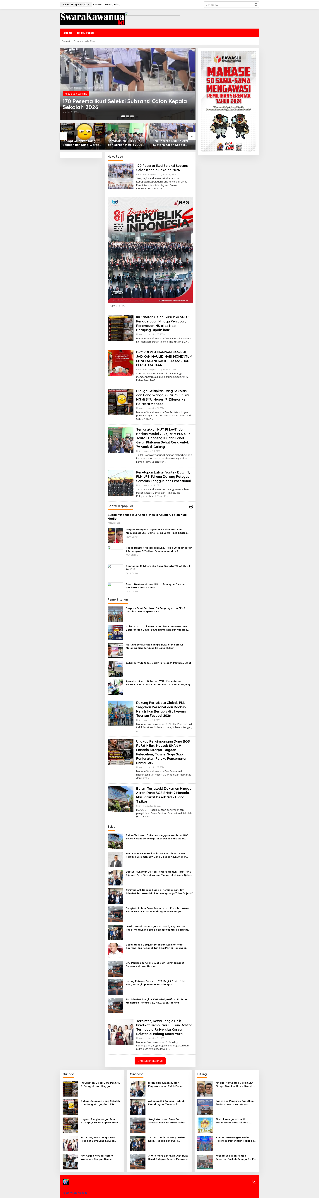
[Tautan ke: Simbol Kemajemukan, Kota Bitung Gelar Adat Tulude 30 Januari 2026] (205, 1125)
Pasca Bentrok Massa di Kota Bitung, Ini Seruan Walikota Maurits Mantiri (155, 586)
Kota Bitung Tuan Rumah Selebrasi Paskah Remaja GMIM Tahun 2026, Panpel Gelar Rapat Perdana (236, 1157)
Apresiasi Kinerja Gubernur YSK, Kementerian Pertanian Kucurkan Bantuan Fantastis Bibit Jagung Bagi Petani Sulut (158, 683)
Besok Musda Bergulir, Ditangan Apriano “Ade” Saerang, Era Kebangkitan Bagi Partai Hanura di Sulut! (156, 946)
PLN (138, 451)
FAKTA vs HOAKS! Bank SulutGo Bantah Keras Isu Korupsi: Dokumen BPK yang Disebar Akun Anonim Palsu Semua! (156, 855)
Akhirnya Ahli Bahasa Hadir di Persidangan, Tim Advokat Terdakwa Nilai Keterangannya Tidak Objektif (159, 891)
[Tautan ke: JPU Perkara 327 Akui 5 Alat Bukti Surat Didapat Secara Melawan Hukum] (115, 968)
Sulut (138, 806)
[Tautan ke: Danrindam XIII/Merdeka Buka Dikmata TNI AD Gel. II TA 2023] (115, 571)
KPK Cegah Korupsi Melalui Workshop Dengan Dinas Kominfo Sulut (97, 1157)
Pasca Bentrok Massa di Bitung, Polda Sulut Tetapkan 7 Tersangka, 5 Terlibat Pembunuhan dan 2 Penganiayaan (159, 549)
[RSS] (254, 1182)
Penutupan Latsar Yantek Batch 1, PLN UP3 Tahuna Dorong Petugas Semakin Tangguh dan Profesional (163, 476)
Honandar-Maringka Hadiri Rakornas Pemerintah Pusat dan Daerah (235, 1139)
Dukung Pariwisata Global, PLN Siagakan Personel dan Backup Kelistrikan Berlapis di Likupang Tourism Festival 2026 (161, 709)
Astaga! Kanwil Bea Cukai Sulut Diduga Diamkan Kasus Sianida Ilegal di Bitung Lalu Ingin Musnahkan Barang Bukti (234, 1084)
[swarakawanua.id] (92, 18)
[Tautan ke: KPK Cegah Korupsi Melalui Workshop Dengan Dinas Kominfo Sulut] (70, 1161)
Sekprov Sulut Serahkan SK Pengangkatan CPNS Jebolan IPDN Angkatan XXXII (155, 610)
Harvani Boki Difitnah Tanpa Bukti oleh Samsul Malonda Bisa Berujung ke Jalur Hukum (154, 646)
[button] (256, 4)
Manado (140, 334)
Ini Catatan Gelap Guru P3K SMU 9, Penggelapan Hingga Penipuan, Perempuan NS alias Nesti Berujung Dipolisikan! (163, 323)
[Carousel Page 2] (127, 116)
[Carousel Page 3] (132, 116)
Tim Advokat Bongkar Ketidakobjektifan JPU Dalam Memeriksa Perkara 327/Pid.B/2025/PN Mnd (157, 1001)
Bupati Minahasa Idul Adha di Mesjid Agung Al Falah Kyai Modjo (147, 516)
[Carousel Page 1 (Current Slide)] (123, 116)
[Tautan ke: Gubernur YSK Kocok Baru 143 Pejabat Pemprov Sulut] (115, 668)
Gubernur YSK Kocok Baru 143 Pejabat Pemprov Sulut (158, 662)
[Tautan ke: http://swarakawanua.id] (191, 506)
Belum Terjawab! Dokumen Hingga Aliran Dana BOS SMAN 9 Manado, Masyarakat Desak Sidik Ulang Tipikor (163, 795)
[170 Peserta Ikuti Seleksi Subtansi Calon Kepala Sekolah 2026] (163, 188)
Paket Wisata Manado (75, 1192)
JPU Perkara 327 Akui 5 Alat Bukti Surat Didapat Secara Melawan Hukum (155, 964)
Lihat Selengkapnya (150, 1060)
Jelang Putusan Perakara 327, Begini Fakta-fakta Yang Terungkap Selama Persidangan (156, 983)
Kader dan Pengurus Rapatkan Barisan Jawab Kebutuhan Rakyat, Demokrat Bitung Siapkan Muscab (235, 1102)
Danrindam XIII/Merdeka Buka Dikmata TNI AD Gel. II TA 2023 (158, 567)
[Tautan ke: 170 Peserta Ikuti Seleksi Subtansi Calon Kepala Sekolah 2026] (127, 84)
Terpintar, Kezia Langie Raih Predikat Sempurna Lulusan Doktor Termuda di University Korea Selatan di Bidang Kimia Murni (164, 1027)
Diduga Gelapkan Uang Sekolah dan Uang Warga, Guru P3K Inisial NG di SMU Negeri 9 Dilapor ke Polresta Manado (81, 143)
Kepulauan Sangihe (75, 93)
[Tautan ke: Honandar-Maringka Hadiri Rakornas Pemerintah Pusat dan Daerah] (205, 1143)
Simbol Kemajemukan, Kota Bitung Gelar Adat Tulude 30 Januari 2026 (233, 1121)
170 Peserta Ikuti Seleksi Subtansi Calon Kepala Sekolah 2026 (125, 104)
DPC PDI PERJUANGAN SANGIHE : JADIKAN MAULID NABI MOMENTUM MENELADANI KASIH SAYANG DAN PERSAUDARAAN (164, 358)
